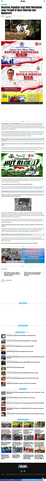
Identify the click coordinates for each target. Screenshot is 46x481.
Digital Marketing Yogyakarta (39, 474)
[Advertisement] (23, 112)
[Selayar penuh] (41, 103)
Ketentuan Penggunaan (29, 474)
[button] (22, 98)
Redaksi (3, 474)
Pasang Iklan (21, 474)
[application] (22, 98)
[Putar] (2, 103)
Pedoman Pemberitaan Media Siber (11, 474)
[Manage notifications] (43, 478)
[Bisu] (39, 103)
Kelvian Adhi (8, 17)
